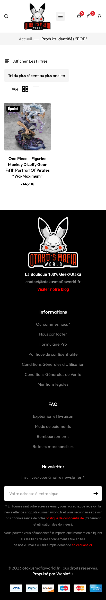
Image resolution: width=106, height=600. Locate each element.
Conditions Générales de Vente (53, 374)
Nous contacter (53, 334)
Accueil (25, 38)
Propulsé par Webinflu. (53, 573)
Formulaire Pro (53, 344)
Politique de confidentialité (53, 354)
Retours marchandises (53, 446)
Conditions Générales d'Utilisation (53, 364)
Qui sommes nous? (53, 324)
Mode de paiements (53, 426)
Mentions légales (53, 384)
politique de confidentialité (65, 518)
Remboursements (53, 436)
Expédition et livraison (53, 416)
